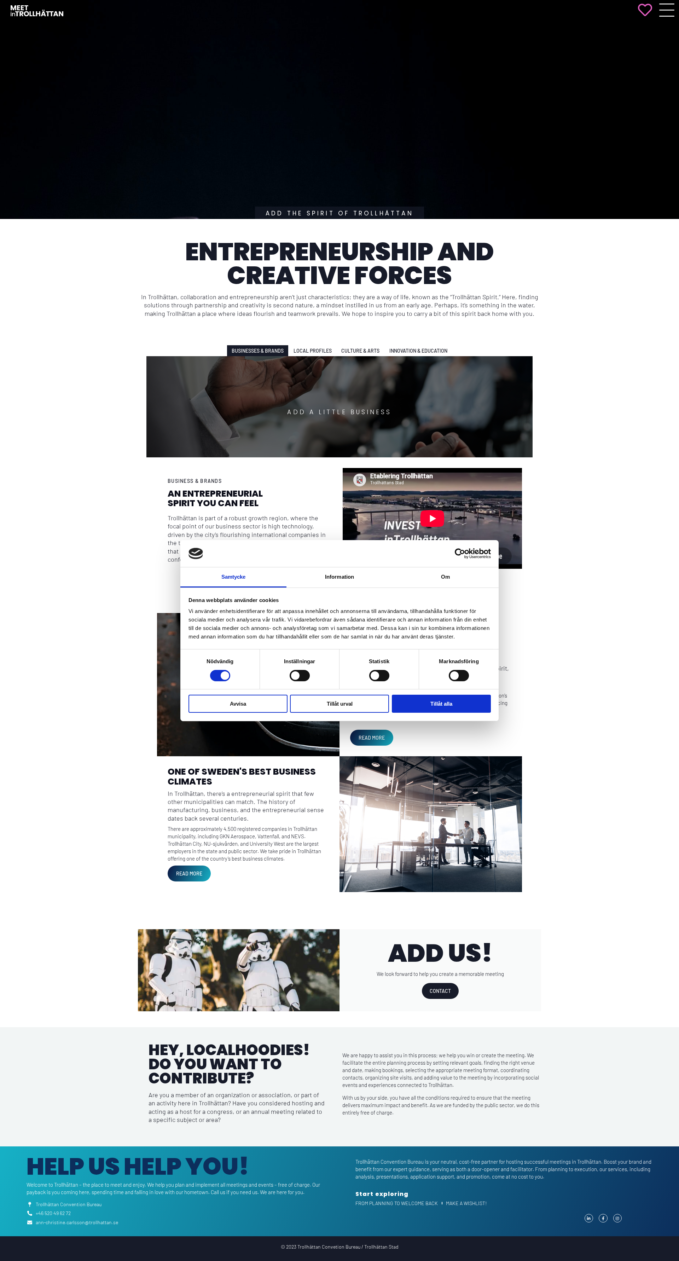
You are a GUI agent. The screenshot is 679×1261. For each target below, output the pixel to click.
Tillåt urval (340, 704)
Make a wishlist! (466, 1203)
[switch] (300, 675)
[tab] (258, 350)
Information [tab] (339, 577)
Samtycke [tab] (233, 577)
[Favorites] (645, 15)
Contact (440, 991)
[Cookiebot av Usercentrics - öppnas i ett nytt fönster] (460, 553)
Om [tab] (445, 577)
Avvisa (238, 704)
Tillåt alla (441, 704)
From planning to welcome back (396, 1203)
